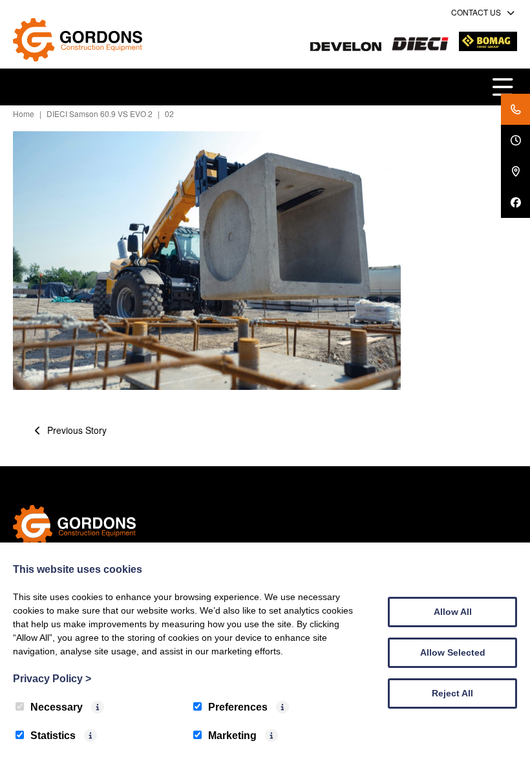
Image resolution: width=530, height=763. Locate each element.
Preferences (238, 707)
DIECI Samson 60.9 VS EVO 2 (100, 113)
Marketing (232, 735)
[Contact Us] (515, 109)
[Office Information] (515, 140)
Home (23, 113)
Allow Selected (452, 652)
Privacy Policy (52, 678)
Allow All (453, 612)
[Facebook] (515, 202)
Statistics (53, 735)
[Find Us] (515, 171)
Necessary (56, 707)
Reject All (452, 693)
